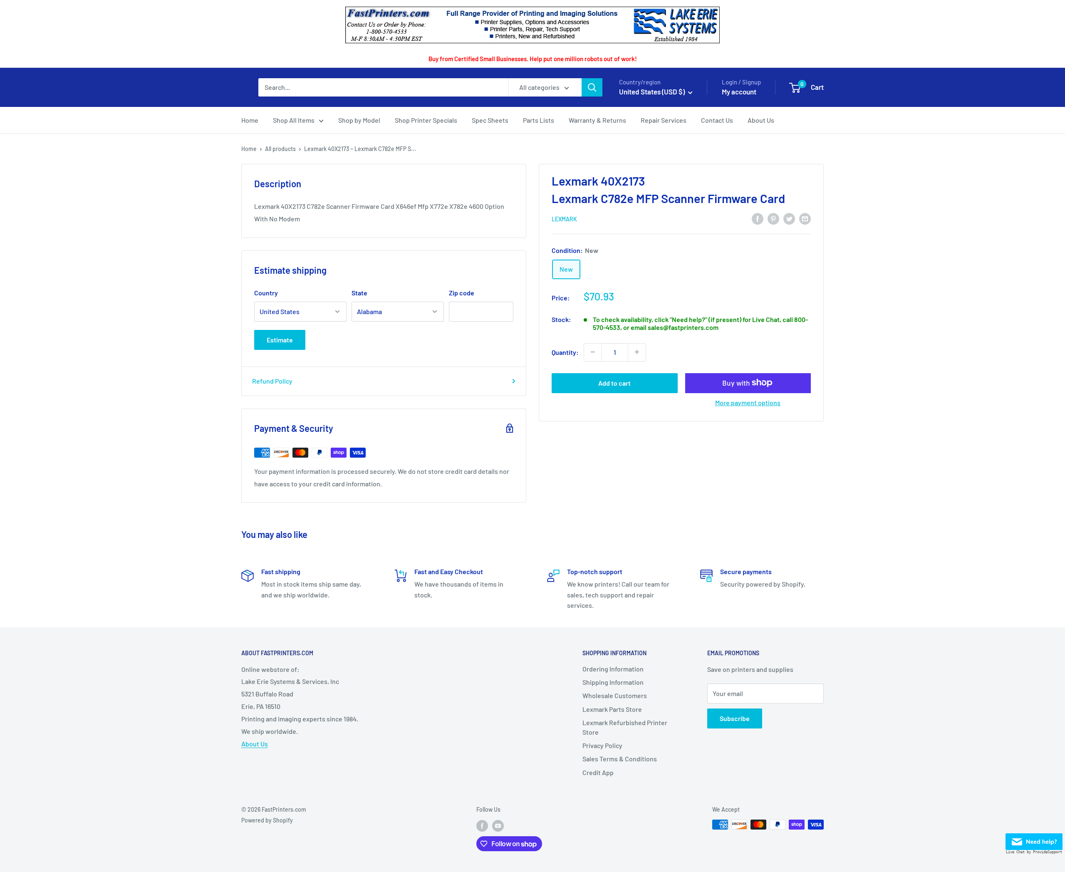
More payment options (747, 402)
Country (266, 293)
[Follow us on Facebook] (482, 825)
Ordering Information (613, 669)
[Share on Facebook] (757, 218)
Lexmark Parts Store (612, 709)
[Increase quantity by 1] (637, 352)
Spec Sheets (490, 120)
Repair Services (663, 120)
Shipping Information (613, 682)
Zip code (461, 293)
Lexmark (564, 219)
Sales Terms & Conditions (619, 759)
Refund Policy (272, 381)
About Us (761, 120)
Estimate (280, 340)
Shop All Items (294, 120)
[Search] (592, 87)
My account (739, 91)
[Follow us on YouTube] (498, 825)
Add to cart (614, 382)
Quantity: (565, 352)
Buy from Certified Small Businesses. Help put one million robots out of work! (532, 58)
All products (280, 148)
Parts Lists (538, 120)
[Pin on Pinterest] (773, 218)
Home (249, 120)
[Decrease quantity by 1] (593, 352)
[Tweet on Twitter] (789, 218)
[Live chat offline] (1034, 839)
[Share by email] (805, 218)
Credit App (598, 772)
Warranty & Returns (597, 120)
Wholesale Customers (614, 695)
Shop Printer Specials (426, 120)
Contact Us (717, 120)
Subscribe (735, 718)
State (359, 293)
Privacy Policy (602, 745)
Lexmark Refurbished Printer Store (624, 727)
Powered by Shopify (267, 820)
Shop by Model (359, 120)
